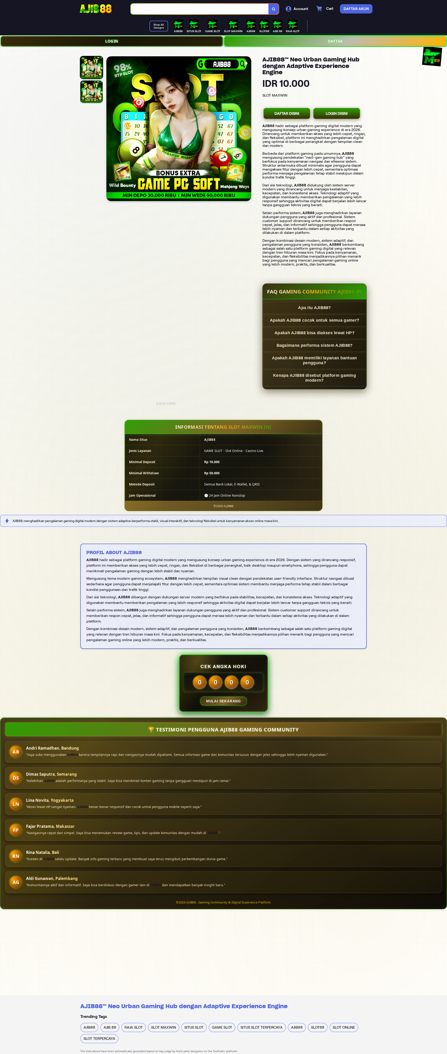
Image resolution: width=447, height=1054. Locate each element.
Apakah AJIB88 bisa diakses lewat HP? (314, 332)
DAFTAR (335, 41)
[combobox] (200, 9)
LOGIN (111, 41)
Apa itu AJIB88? (314, 307)
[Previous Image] (110, 129)
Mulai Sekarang (223, 701)
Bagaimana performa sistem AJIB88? (315, 345)
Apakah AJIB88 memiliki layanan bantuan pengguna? (314, 360)
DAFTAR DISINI (286, 113)
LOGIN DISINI (337, 113)
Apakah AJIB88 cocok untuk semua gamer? (314, 320)
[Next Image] (247, 129)
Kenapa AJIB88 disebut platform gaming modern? (314, 378)
